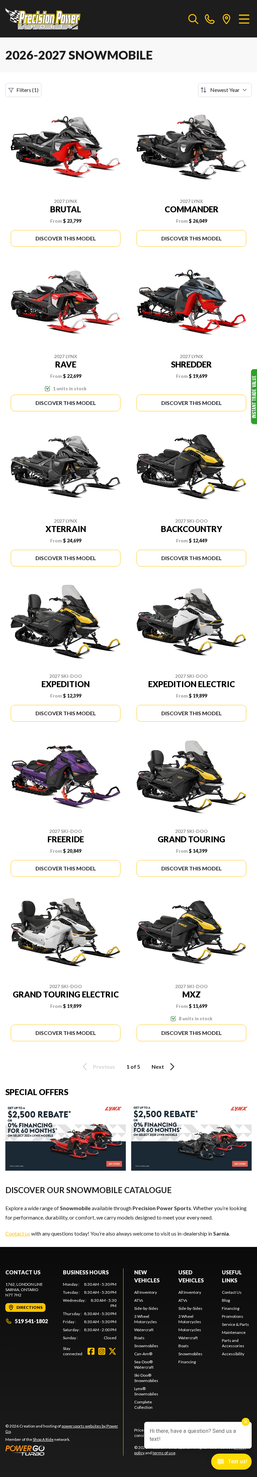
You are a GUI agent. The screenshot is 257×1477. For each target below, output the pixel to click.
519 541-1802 (31, 1321)
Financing (187, 1361)
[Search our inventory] (193, 19)
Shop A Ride (43, 1439)
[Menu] (244, 18)
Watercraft (144, 1329)
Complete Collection (143, 1404)
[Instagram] (102, 1351)
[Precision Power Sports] (42, 18)
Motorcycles (189, 1329)
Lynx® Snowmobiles (146, 1391)
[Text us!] (231, 1462)
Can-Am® (143, 1353)
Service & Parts (235, 1324)
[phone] (209, 19)
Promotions (232, 1316)
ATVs (138, 1300)
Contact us (17, 1233)
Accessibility (233, 1353)
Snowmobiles (146, 1345)
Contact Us (232, 1292)
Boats (139, 1337)
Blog (226, 1300)
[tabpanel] (89, 1311)
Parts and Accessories (233, 1343)
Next (158, 1066)
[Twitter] (112, 1351)
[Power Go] (64, 1450)
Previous (104, 1066)
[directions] (226, 19)
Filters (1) (27, 90)
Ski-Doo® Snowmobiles (146, 1378)
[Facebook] (91, 1351)
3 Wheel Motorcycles (145, 1319)
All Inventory (145, 1292)
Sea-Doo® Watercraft (144, 1364)
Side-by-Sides (146, 1308)
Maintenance (234, 1332)
